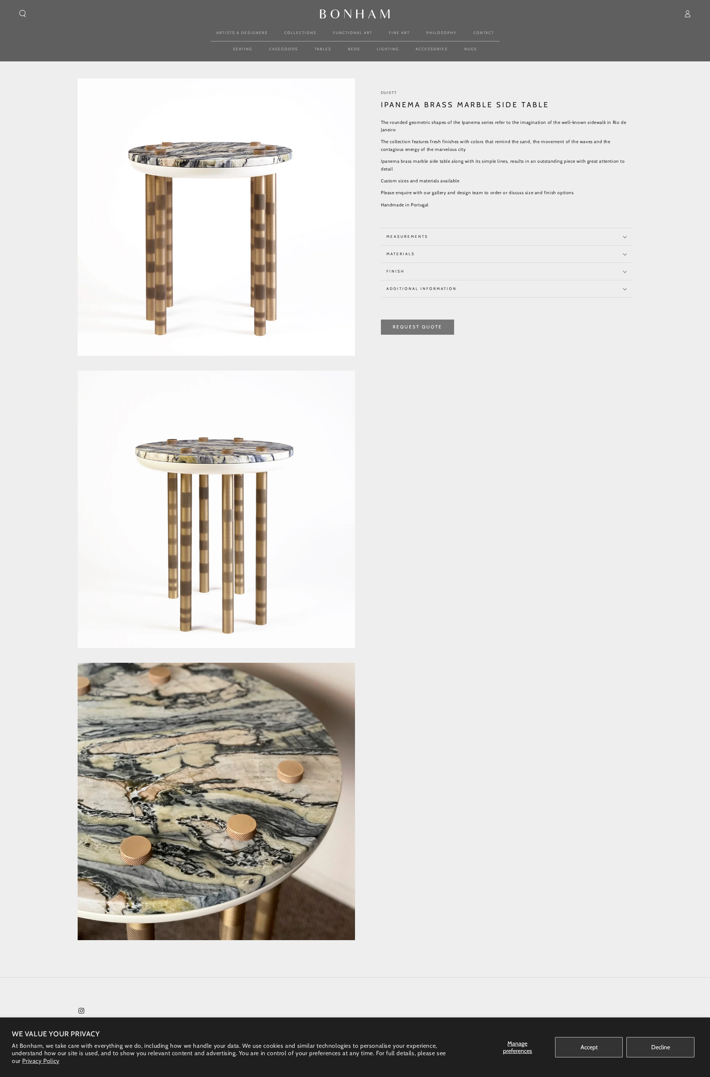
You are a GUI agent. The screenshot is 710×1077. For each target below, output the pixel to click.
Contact (483, 32)
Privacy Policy (40, 1060)
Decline (660, 1047)
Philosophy (441, 32)
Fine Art (399, 32)
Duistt (389, 93)
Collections (300, 32)
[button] (22, 14)
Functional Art (352, 32)
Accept (589, 1047)
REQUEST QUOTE (417, 327)
